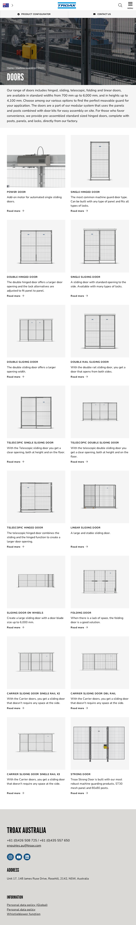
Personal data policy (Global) (27, 905)
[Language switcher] (8, 5)
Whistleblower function (24, 914)
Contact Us (104, 14)
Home (10, 68)
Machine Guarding (26, 68)
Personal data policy (21, 910)
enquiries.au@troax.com (24, 845)
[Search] (120, 5)
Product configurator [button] (36, 14)
